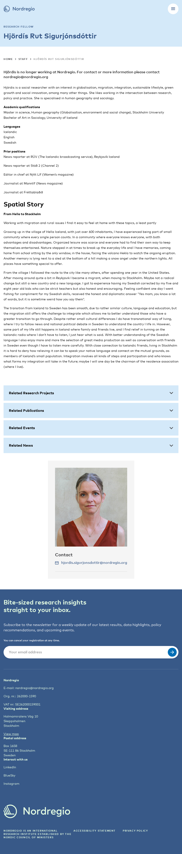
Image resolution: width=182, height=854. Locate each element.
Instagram (11, 783)
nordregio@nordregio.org (34, 688)
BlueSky (9, 775)
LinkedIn (10, 767)
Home (8, 58)
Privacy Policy (135, 830)
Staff (23, 58)
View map (11, 734)
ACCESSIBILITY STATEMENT (94, 830)
